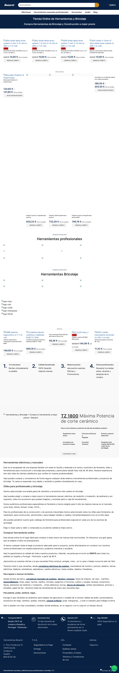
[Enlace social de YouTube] (106, 649)
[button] (12, 61)
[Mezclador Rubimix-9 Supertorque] (13, 76)
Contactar (67, 645)
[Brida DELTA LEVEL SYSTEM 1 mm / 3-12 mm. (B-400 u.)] (74, 43)
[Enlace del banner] (21, 247)
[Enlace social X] (101, 649)
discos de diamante (76, 585)
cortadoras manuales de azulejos (41, 579)
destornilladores (10, 582)
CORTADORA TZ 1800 (69, 454)
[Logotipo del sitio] (9, 5)
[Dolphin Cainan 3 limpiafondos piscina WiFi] (82, 144)
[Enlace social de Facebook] (99, 649)
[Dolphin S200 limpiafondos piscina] (59, 144)
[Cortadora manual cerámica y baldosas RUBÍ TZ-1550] (36, 335)
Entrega (37, 649)
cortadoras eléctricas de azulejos (53, 566)
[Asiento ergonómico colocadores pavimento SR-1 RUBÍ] (13, 335)
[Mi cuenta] (104, 5)
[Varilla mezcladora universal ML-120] (105, 335)
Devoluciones (40, 653)
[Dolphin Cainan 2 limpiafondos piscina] (36, 144)
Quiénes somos (69, 649)
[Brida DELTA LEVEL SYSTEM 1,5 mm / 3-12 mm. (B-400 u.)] (45, 43)
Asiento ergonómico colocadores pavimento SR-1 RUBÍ (12, 341)
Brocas (5, 292)
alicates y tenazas (66, 579)
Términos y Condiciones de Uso (73, 658)
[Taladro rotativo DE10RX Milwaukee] (82, 332)
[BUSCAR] (97, 5)
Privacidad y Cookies (72, 653)
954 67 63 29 (9, 657)
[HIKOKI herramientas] (59, 306)
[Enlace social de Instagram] (104, 649)
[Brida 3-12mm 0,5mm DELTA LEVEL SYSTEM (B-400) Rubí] (103, 43)
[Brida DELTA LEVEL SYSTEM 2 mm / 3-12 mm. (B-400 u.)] (16, 43)
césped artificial (53, 601)
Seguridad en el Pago (43, 645)
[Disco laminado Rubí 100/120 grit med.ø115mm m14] (59, 332)
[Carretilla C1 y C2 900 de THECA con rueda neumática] (105, 75)
